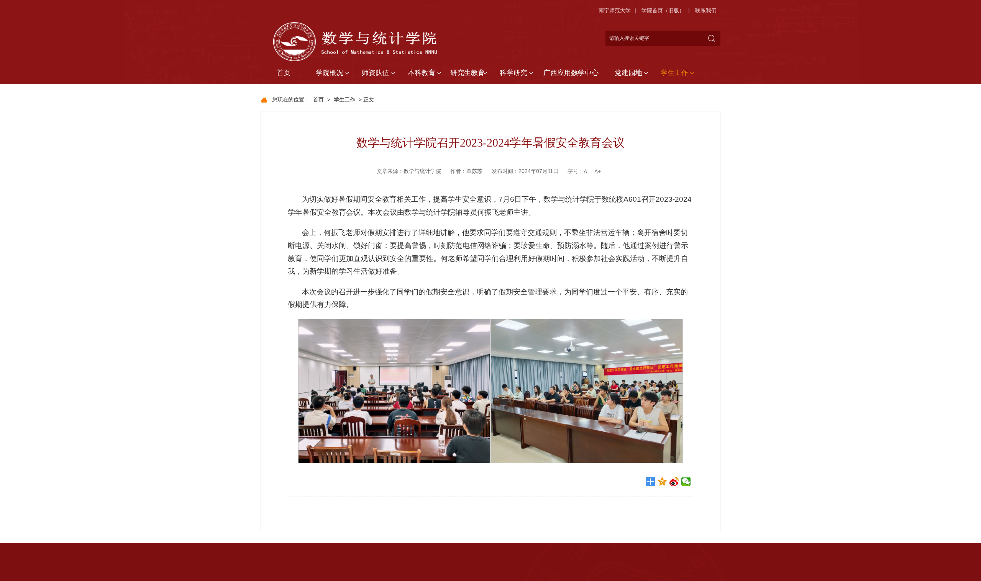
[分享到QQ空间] (662, 481)
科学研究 (513, 73)
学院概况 (329, 73)
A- (586, 171)
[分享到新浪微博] (674, 481)
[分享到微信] (686, 481)
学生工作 (674, 73)
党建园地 (628, 73)
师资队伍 (375, 73)
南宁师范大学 (615, 10)
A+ (597, 171)
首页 (283, 73)
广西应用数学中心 (571, 73)
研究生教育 (467, 73)
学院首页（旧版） (662, 10)
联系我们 (706, 10)
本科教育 (421, 73)
